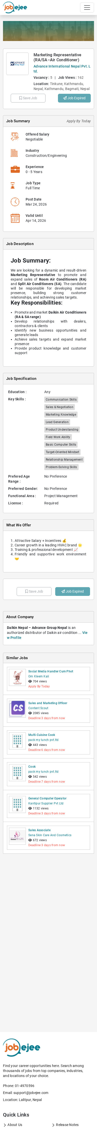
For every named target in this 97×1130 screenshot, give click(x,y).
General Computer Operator (47, 798)
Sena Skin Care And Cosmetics (49, 835)
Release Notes (67, 1125)
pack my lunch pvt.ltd (43, 740)
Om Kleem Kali (38, 676)
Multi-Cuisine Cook (41, 735)
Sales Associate (39, 830)
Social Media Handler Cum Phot (50, 671)
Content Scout (38, 708)
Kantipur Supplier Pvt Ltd (45, 803)
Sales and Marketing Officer (47, 703)
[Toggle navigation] (87, 8)
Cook (32, 766)
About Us (14, 1125)
